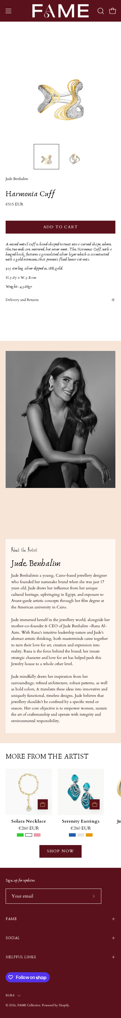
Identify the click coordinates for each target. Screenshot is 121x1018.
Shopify (64, 1005)
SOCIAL (13, 938)
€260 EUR (29, 828)
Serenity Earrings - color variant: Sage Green (80, 835)
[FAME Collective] (60, 10)
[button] (100, 11)
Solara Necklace (28, 821)
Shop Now (60, 851)
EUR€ (10, 995)
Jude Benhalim (17, 179)
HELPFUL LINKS (21, 957)
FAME (11, 918)
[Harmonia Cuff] (46, 156)
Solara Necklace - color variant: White (28, 835)
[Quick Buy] (43, 804)
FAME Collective (28, 1005)
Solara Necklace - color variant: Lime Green (20, 835)
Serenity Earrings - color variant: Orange (89, 835)
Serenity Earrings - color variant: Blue (72, 835)
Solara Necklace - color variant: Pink (37, 835)
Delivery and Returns (22, 299)
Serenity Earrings (81, 821)
